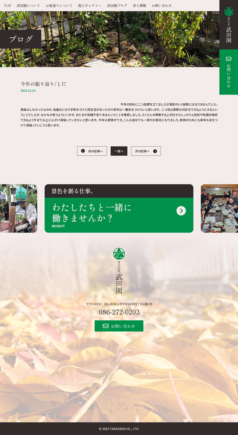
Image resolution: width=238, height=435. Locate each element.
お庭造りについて (59, 5)
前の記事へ (95, 151)
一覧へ (119, 151)
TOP (7, 5)
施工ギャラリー (90, 5)
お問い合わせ (229, 75)
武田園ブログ (117, 5)
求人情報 (139, 5)
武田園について (28, 5)
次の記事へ (142, 151)
